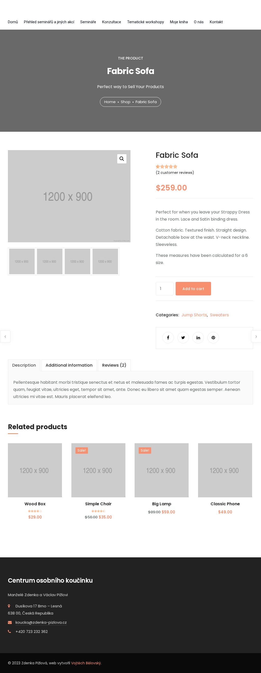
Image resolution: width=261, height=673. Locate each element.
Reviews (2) (114, 365)
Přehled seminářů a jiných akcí (49, 22)
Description (24, 365)
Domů (13, 22)
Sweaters (219, 315)
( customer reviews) (175, 172)
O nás (199, 22)
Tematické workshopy (145, 22)
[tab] (24, 365)
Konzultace (111, 22)
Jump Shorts (194, 315)
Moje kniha (179, 22)
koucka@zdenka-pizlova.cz (41, 622)
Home (110, 101)
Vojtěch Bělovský (86, 663)
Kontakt (216, 22)
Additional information (69, 365)
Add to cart (193, 288)
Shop (125, 101)
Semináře (88, 22)
